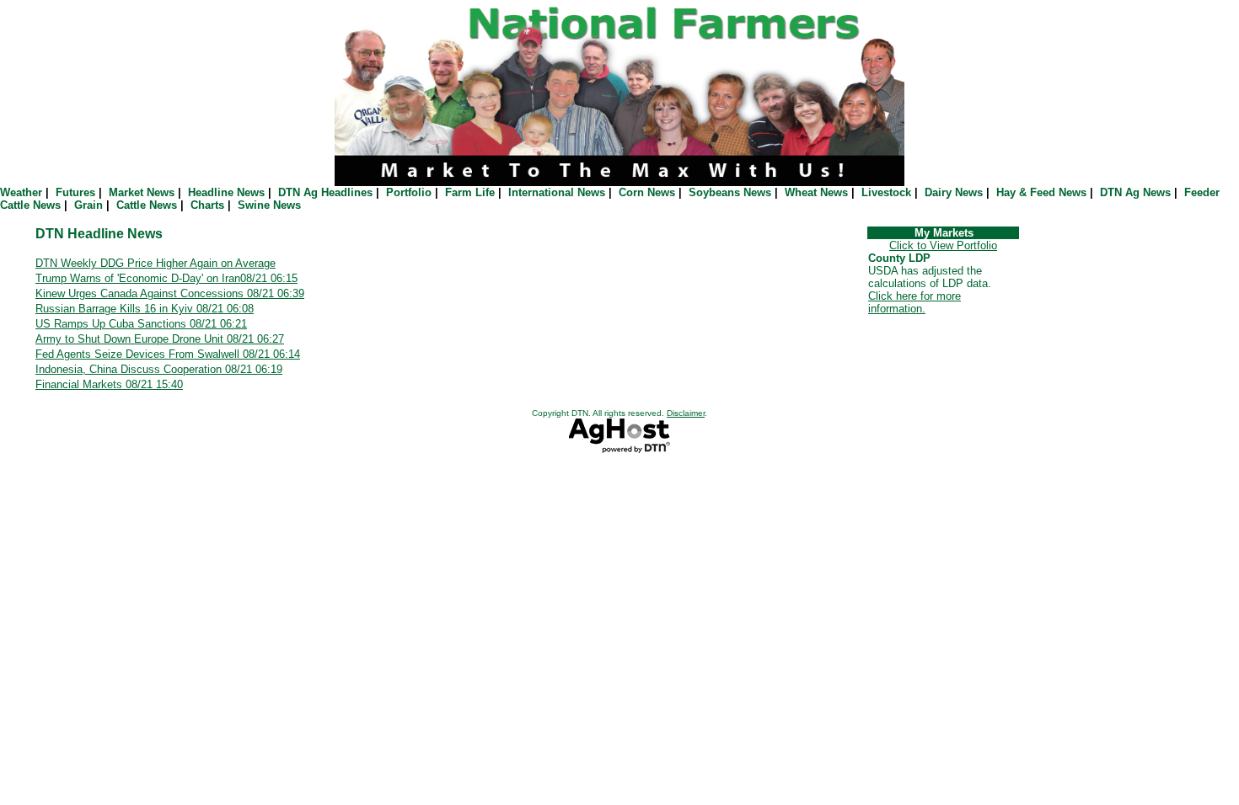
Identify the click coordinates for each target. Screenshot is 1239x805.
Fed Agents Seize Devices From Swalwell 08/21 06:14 (167, 354)
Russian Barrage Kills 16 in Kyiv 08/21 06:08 (144, 308)
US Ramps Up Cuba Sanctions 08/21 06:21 (141, 323)
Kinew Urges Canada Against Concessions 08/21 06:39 (169, 293)
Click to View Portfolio (943, 245)
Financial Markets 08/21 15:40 (109, 384)
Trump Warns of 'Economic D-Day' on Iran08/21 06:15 (166, 278)
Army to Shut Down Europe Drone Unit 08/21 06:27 (159, 339)
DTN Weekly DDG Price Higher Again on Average (155, 263)
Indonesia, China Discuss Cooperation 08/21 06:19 (158, 369)
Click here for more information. (914, 302)
